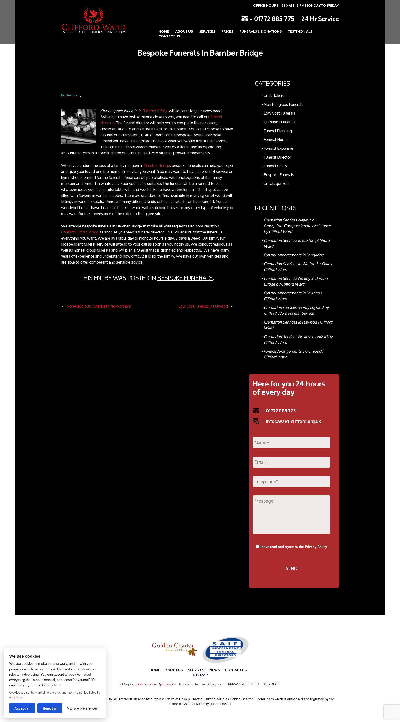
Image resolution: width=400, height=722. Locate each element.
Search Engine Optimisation (156, 684)
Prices (227, 31)
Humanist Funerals (279, 122)
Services (207, 31)
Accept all (22, 708)
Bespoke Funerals (185, 278)
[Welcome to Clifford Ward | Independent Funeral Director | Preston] (90, 20)
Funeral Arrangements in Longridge (294, 255)
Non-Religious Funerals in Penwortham (99, 306)
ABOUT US (184, 31)
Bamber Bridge (155, 111)
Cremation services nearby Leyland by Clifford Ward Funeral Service (296, 310)
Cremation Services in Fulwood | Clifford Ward (298, 325)
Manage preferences (82, 708)
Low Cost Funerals (279, 113)
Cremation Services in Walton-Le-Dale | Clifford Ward (298, 266)
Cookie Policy (267, 684)
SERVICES (196, 669)
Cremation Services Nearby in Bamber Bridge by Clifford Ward (296, 281)
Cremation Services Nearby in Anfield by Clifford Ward (298, 339)
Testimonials (300, 31)
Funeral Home (276, 139)
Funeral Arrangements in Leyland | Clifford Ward (293, 296)
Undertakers (274, 95)
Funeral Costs (275, 166)
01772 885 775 (274, 18)
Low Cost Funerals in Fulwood (203, 306)
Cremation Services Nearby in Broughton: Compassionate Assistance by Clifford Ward (297, 225)
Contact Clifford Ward (79, 232)
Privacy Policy (316, 546)
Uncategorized (276, 183)
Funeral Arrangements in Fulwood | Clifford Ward (293, 354)
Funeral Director (277, 157)
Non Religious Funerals (283, 104)
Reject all (50, 708)
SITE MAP (200, 674)
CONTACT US (169, 36)
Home (164, 31)
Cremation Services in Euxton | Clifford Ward (297, 243)
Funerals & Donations (261, 31)
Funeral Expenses (279, 148)
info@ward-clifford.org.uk (291, 421)
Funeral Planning (278, 131)
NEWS (214, 669)
